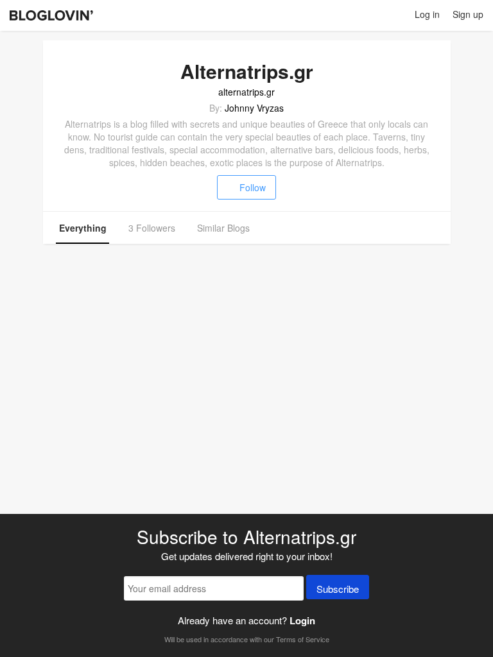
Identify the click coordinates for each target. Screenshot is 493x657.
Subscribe (337, 588)
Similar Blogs (223, 227)
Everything (83, 227)
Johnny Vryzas (254, 107)
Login (302, 620)
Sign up (468, 14)
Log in (427, 14)
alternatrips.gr (246, 91)
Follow (252, 187)
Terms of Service (302, 639)
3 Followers (151, 227)
